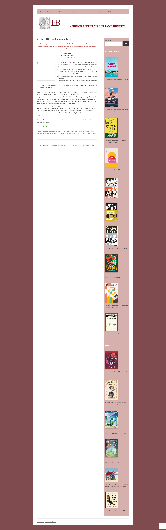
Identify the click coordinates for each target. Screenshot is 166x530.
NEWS (60, 11)
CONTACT (109, 11)
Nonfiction (82, 131)
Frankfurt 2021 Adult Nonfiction (64, 131)
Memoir (76, 131)
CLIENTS (85, 11)
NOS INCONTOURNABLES (45, 11)
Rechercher (108, 40)
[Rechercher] (126, 43)
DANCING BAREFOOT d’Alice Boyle (85, 146)
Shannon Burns (63, 134)
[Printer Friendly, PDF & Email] (42, 127)
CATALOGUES (72, 11)
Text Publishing (72, 134)
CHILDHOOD (54, 134)
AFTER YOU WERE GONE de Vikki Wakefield (51, 146)
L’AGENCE (97, 11)
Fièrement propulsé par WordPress (46, 522)
